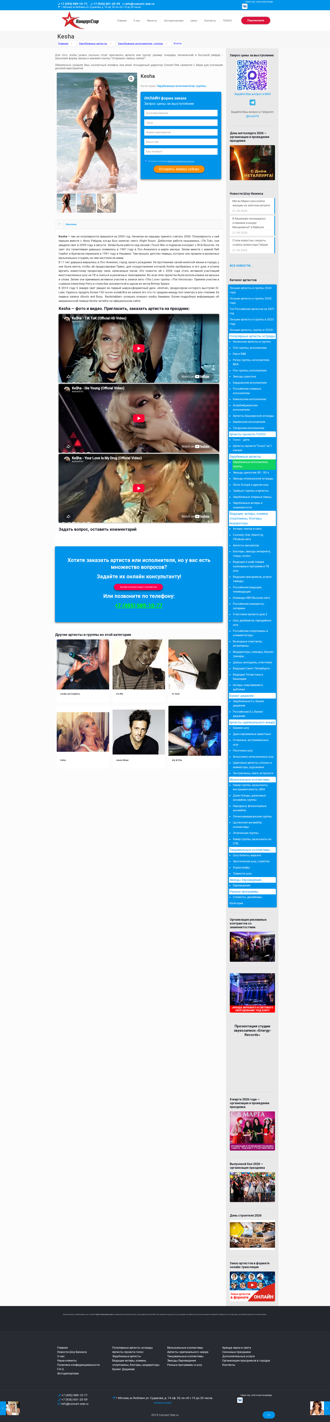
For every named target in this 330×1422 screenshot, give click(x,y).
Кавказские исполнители (249, 399)
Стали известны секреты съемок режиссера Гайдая (250, 242)
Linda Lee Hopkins (70, 693)
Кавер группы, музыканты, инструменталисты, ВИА (250, 787)
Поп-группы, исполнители (250, 347)
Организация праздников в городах (246, 1360)
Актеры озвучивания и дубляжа (248, 687)
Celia (63, 760)
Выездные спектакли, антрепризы (247, 644)
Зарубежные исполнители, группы (140, 43)
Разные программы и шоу (184, 1365)
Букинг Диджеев (123, 1369)
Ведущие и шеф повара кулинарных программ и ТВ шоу (251, 566)
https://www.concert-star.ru (105, 1314)
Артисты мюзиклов (246, 545)
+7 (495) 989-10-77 (139, 606)
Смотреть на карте (163, 1402)
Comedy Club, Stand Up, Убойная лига (248, 537)
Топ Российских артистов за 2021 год (252, 311)
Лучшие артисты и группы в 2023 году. (251, 322)
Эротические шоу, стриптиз (251, 861)
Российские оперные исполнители (247, 391)
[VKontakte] (245, 6)
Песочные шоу (243, 750)
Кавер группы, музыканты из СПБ (252, 841)
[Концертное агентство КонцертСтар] (80, 20)
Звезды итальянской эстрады (253, 478)
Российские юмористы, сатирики (248, 606)
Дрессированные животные (252, 734)
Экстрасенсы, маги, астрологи (253, 773)
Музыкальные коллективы (249, 780)
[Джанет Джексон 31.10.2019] (320, 1408)
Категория (236, 903)
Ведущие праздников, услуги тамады (252, 579)
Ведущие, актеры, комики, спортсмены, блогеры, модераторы (248, 518)
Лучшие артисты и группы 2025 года (250, 301)
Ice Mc (119, 693)
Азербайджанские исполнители (245, 407)
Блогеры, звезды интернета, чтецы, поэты (252, 553)
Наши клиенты (67, 1360)
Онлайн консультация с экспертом (138, 587)
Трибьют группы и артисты (251, 490)
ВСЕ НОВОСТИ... (241, 265)
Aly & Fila (177, 760)
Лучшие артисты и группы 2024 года (250, 290)
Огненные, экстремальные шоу (250, 742)
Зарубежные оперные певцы (252, 497)
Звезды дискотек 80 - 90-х (251, 472)
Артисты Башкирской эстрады (253, 415)
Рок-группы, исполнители (249, 370)
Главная (63, 43)
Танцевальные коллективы (249, 850)
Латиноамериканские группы (252, 816)
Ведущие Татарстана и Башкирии (248, 677)
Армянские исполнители (249, 421)
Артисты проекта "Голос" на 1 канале (252, 448)
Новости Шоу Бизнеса (72, 1352)
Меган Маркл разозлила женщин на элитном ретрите (251, 203)
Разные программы (243, 892)
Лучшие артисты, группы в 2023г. (251, 330)
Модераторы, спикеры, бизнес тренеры (253, 654)
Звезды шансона (244, 376)
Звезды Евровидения (245, 880)
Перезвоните (255, 20)
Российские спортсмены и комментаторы (250, 633)
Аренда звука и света (236, 1347)
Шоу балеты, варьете (247, 855)
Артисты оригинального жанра (252, 722)
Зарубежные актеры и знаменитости (247, 505)
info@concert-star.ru (140, 3)
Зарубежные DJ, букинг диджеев (248, 703)
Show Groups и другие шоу (250, 484)
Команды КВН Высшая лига (251, 597)
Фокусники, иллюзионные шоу (253, 756)
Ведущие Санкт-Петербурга (251, 668)
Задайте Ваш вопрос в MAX (252, 94)
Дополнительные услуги (238, 1356)
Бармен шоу (241, 727)
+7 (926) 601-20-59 (107, 3)
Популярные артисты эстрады (252, 336)
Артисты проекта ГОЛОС (247, 434)
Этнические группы (246, 833)
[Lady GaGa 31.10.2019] (10, 1408)
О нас (61, 1356)
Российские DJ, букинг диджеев (248, 714)
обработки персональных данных (181, 161)
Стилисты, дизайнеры (247, 897)
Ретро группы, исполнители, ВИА (251, 362)
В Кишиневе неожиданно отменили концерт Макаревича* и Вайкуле (249, 223)
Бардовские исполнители (250, 382)
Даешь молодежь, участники (252, 662)
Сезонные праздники (236, 1352)
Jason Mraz (122, 760)
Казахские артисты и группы (252, 341)
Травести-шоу (242, 873)
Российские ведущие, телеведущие (247, 589)
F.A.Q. (60, 1369)
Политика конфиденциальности (78, 1365)
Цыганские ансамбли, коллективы (247, 825)
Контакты (228, 1365)
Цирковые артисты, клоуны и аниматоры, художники (252, 765)
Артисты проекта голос (128, 1352)
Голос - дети (241, 439)
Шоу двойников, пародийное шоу (252, 623)
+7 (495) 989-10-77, (74, 3)
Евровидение (241, 885)
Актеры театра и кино (247, 528)
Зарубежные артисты (93, 43)
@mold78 (252, 116)
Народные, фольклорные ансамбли (249, 808)
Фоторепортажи (68, 1373)
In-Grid (175, 693)
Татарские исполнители (248, 428)
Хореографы (241, 867)
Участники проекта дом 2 (250, 614)
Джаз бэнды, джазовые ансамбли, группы (249, 798)
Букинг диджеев (241, 696)
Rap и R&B (239, 353)
